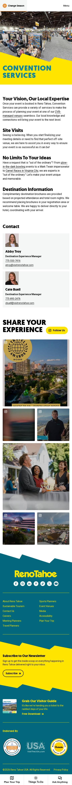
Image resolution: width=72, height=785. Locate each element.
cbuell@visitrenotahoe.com (19, 303)
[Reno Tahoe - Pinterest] (36, 583)
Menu (66, 5)
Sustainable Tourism (13, 606)
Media (42, 611)
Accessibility (45, 616)
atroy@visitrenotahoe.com (19, 265)
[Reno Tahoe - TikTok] (42, 583)
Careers (7, 616)
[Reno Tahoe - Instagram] (22, 583)
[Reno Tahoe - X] (49, 583)
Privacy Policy (61, 769)
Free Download (31, 713)
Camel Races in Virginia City (22, 170)
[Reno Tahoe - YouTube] (56, 583)
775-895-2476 (12, 298)
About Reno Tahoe (12, 601)
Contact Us (8, 611)
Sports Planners (47, 601)
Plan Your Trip (46, 620)
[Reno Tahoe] (36, 573)
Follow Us (59, 330)
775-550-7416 (12, 260)
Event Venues (46, 606)
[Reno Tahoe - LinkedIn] (29, 583)
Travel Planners (11, 625)
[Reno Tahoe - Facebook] (16, 583)
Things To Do (35, 782)
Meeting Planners (12, 620)
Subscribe (12, 673)
